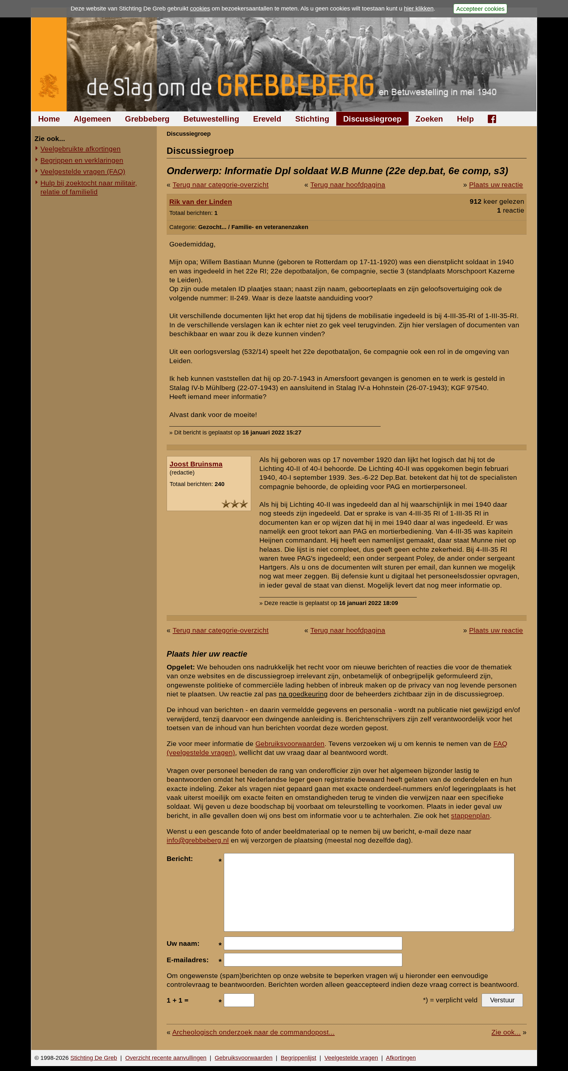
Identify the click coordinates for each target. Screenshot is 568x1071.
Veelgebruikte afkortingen (80, 148)
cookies (200, 8)
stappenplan (470, 815)
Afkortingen (401, 1058)
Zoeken (429, 118)
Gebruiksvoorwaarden (289, 743)
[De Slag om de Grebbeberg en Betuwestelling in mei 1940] (284, 59)
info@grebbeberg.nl (198, 840)
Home (49, 118)
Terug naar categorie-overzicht (221, 184)
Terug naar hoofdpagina (347, 184)
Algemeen (92, 118)
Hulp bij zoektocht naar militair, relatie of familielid (88, 187)
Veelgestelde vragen (351, 1058)
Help (465, 118)
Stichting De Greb (93, 1058)
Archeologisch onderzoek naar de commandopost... (253, 1032)
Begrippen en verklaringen (81, 160)
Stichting (312, 118)
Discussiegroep (372, 118)
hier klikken (419, 8)
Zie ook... (506, 1032)
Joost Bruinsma (196, 464)
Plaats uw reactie (496, 184)
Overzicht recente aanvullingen (165, 1058)
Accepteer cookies (480, 8)
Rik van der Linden (200, 201)
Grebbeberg (147, 118)
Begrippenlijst (298, 1058)
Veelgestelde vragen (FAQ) (82, 171)
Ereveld (267, 118)
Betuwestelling (211, 118)
